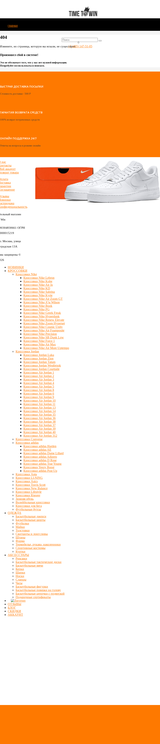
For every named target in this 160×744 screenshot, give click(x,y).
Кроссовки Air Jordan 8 (38, 390)
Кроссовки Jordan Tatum (39, 362)
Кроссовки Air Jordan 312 (40, 435)
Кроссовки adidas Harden (39, 446)
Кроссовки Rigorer (28, 495)
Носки (20, 576)
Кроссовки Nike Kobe (37, 281)
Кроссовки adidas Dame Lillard (43, 453)
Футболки (22, 523)
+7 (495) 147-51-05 (80, 46)
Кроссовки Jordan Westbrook (42, 365)
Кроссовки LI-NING (29, 477)
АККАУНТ (15, 614)
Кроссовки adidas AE (37, 449)
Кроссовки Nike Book (37, 305)
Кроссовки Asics (27, 481)
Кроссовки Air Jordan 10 (39, 400)
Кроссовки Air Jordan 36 (39, 418)
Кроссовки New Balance (32, 488)
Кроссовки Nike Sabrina (39, 291)
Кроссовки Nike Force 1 (39, 341)
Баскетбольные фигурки (32, 586)
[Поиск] (100, 40)
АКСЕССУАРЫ (18, 555)
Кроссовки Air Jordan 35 (39, 414)
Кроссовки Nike (26, 274)
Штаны (20, 537)
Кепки (20, 569)
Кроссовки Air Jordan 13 (39, 407)
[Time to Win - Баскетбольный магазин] (83, 27)
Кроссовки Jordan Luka (38, 355)
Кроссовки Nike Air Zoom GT (43, 298)
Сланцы (21, 579)
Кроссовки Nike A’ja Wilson (41, 302)
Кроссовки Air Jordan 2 (38, 376)
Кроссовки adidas (27, 442)
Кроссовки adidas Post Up (40, 470)
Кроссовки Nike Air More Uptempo (46, 348)
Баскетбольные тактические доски (38, 562)
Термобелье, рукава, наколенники (38, 544)
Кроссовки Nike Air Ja (38, 284)
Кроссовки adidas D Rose (40, 460)
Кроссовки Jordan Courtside (41, 369)
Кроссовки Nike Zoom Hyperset (44, 323)
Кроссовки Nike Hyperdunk (41, 316)
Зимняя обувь (25, 498)
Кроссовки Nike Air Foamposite (43, 330)
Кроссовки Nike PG (36, 309)
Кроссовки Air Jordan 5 (38, 386)
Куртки (20, 551)
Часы (19, 583)
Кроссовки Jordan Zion (38, 358)
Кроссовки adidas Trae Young (42, 463)
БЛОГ (12, 607)
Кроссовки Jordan (27, 351)
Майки (20, 527)
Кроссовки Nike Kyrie (37, 295)
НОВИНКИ (16, 267)
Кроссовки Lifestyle (29, 491)
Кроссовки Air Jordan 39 (39, 428)
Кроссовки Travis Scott (30, 484)
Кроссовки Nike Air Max (39, 344)
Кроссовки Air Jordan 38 (39, 421)
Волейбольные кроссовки (33, 502)
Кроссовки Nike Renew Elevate (43, 320)
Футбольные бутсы (28, 509)
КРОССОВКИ (17, 270)
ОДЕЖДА (14, 513)
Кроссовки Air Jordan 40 (39, 432)
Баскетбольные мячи (29, 565)
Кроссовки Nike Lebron (38, 277)
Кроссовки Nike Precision (40, 334)
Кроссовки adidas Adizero (40, 456)
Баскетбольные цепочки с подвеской (40, 593)
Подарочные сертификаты (33, 597)
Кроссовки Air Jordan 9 (38, 397)
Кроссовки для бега (29, 506)
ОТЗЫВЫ (14, 604)
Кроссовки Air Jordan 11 (39, 404)
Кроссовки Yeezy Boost (38, 467)
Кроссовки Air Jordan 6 (38, 393)
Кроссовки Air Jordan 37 (39, 425)
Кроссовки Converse (29, 439)
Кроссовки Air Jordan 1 (38, 372)
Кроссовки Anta (26, 474)
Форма (20, 541)
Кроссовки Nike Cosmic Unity (43, 327)
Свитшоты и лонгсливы (32, 534)
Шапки (20, 572)
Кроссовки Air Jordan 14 (39, 411)
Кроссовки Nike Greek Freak (42, 312)
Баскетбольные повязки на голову (38, 590)
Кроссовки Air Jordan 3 (38, 379)
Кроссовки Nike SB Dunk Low (43, 337)
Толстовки (23, 530)
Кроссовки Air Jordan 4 (38, 383)
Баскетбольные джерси (31, 516)
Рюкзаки (21, 558)
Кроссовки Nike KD (36, 288)
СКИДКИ (14, 611)
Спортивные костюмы (30, 548)
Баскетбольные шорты (30, 520)
